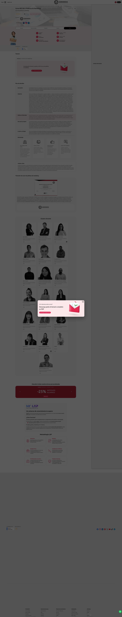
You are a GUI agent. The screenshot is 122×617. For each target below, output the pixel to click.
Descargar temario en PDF (45, 312)
